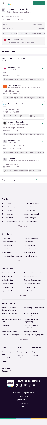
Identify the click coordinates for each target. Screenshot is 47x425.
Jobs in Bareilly (7, 218)
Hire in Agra (6, 238)
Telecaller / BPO (8, 284)
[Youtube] (34, 385)
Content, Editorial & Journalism (31, 326)
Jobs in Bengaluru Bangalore (12, 221)
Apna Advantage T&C (23, 400)
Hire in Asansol (7, 249)
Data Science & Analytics (11, 335)
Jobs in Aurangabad (31, 214)
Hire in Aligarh (7, 245)
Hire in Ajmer (28, 242)
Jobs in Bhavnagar (31, 221)
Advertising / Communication (34, 308)
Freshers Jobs (29, 291)
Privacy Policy (22, 352)
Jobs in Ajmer (29, 207)
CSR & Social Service (9, 331)
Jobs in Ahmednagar (9, 207)
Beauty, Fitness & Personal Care (11, 320)
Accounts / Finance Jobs (33, 273)
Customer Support (30, 331)
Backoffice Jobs (8, 280)
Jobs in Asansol (7, 214)
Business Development (32, 280)
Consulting (5, 325)
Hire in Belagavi (29, 252)
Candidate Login (39, 3)
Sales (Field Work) (8, 276)
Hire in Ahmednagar (9, 242)
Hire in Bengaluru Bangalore (12, 256)
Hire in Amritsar (29, 245)
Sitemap (35, 355)
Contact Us (6, 365)
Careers (5, 361)
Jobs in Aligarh (7, 210)
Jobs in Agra (6, 203)
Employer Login (26, 3)
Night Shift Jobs (7, 291)
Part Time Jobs (7, 287)
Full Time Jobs (29, 287)
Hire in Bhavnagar (30, 256)
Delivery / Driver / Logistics (34, 335)
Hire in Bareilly (7, 252)
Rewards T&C (23, 403)
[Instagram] (30, 385)
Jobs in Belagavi (30, 218)
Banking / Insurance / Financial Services (31, 315)
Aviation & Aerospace (9, 313)
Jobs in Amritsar (30, 210)
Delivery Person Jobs (9, 273)
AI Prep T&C (23, 406)
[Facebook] (17, 385)
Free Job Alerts (7, 358)
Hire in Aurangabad (31, 249)
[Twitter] (25, 385)
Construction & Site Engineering (31, 320)
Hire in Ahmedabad (31, 238)
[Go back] (4, 3)
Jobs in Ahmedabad (31, 203)
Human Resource (30, 276)
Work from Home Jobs (32, 284)
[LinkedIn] (21, 385)
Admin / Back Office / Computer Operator (9, 309)
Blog (33, 352)
